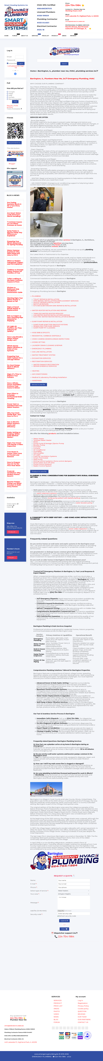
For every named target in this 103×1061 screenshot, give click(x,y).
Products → (12, 532)
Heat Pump (37, 459)
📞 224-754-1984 (64, 936)
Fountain (37, 447)
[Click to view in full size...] (46, 211)
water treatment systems (47, 493)
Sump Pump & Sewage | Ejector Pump (48, 443)
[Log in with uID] (15, 74)
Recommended (15, 99)
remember (12, 63)
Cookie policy (83, 1008)
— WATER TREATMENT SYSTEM (42, 355)
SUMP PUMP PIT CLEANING (44, 328)
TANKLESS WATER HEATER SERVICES (48, 313)
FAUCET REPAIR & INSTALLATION (46, 302)
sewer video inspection (78, 529)
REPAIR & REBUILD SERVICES (45, 366)
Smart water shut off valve (43, 463)
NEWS (56, 1017)
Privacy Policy (83, 1006)
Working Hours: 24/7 (73, 11)
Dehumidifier (38, 453)
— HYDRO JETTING (37, 342)
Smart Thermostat (40, 458)
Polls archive (12, 106)
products (52, 433)
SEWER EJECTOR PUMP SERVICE (46, 326)
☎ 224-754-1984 (59, 1057)
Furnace (36, 448)
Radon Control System (42, 466)
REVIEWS (81, 1014)
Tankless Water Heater (42, 440)
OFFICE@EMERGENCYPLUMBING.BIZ (75, 21)
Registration (82, 1003)
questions (57, 243)
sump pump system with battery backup (64, 498)
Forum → (12, 558)
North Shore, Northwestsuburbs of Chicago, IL (76, 28)
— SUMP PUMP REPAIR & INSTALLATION (46, 321)
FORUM (56, 1022)
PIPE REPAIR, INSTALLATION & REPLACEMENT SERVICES (56, 301)
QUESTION (81, 1011)
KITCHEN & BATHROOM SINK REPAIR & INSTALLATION (54, 306)
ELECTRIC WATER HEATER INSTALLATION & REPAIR (54, 317)
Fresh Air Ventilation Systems (45, 456)
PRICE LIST (57, 1006)
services (66, 240)
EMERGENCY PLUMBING (41, 1057)
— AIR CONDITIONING (38, 374)
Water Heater (38, 439)
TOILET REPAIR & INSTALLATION (46, 299)
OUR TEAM (82, 1017)
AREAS (56, 1008)
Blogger (11, 164)
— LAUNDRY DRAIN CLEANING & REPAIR (46, 345)
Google (12, 92)
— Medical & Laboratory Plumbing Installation (48, 377)
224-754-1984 (73, 5)
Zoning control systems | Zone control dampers (52, 461)
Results (10, 106)
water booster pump (84, 503)
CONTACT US (82, 1022)
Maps (11, 94)
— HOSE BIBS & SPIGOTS (40, 332)
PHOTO (56, 1011)
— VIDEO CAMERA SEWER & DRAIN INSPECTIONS (49, 339)
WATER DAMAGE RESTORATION (46, 365)
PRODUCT (57, 1003)
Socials (11, 97)
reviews (55, 246)
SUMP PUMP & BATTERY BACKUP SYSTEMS (50, 325)
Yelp (10, 95)
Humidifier (37, 451)
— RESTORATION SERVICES (41, 361)
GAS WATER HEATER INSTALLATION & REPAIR (51, 315)
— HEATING (34, 371)
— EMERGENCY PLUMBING (41, 349)
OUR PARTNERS (84, 1019)
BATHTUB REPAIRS (41, 304)
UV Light (36, 455)
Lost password (13, 66)
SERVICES (57, 1000)
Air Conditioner (39, 450)
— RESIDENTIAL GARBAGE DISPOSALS (45, 336)
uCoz (69, 1057)
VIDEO (56, 1014)
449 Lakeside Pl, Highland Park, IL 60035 (82, 16)
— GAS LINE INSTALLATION (41, 352)
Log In (80, 1000)
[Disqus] (64, 962)
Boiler (35, 442)
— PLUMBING (35, 296)
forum (57, 245)
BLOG (55, 1019)
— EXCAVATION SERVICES (40, 358)
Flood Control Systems (42, 464)
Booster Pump (39, 445)
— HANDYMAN (36, 380)
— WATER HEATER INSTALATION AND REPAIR (48, 310)
